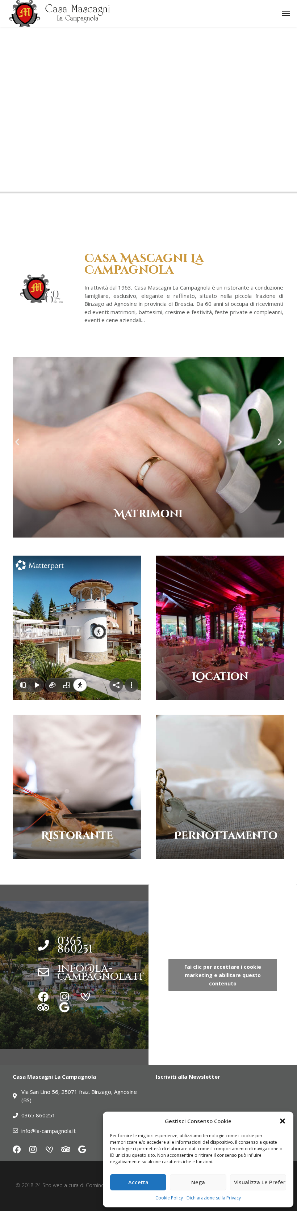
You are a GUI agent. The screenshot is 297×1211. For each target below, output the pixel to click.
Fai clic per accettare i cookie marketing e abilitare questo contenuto (222, 975)
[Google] (64, 1007)
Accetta (138, 1182)
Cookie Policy (169, 1198)
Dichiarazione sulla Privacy (214, 1198)
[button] (282, 1121)
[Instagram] (64, 997)
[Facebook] (43, 997)
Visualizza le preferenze (260, 1182)
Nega (198, 1182)
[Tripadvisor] (43, 1007)
